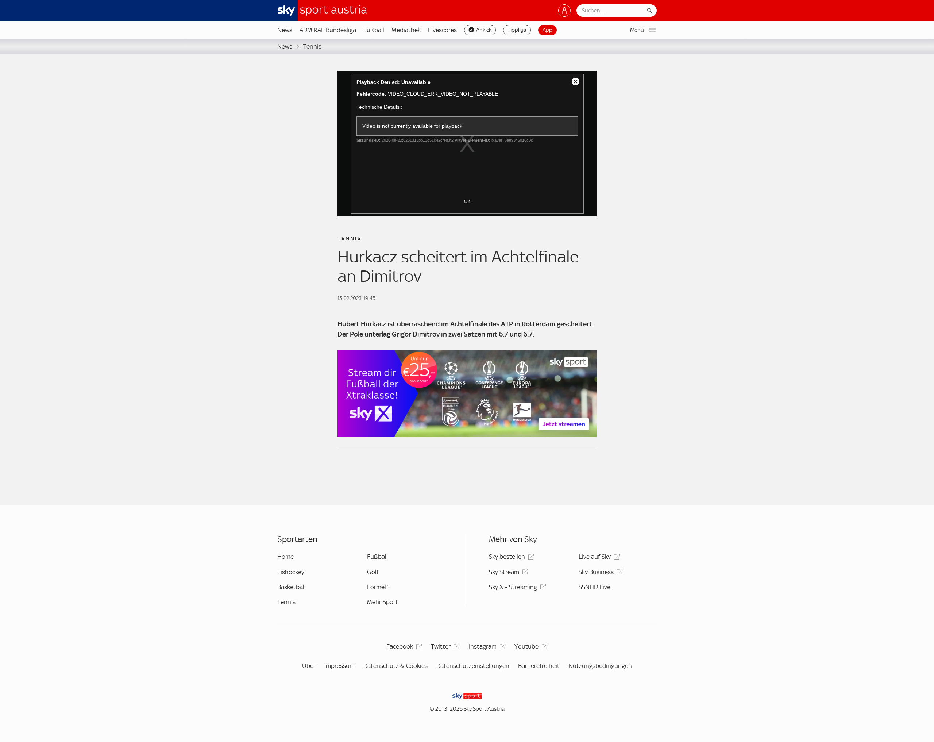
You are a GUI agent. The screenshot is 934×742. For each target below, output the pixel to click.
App (547, 30)
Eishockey (290, 572)
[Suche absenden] (649, 10)
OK (467, 201)
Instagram (483, 646)
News (284, 30)
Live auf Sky (595, 556)
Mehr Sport (382, 601)
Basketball (291, 587)
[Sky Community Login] (564, 10)
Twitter (441, 646)
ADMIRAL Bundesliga (328, 30)
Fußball (373, 30)
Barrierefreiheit (539, 665)
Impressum (339, 665)
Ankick (483, 30)
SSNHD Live (594, 587)
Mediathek (406, 30)
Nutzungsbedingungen (600, 665)
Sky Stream (504, 572)
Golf (373, 572)
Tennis (312, 46)
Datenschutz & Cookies (395, 665)
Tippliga (516, 30)
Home (285, 556)
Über (309, 665)
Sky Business (596, 572)
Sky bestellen (507, 556)
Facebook (399, 646)
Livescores (442, 30)
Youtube (526, 646)
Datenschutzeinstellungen (472, 665)
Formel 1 (378, 587)
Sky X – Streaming (513, 587)
